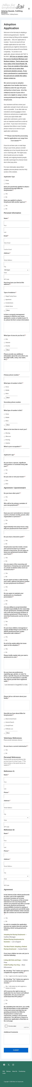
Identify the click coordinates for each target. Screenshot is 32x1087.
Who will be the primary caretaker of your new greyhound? (15, 504)
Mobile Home (9, 306)
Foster (7, 183)
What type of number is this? (13, 383)
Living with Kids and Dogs (12, 960)
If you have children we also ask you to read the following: (16, 954)
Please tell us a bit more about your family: (15, 697)
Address (7, 253)
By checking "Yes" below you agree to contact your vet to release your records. (16, 981)
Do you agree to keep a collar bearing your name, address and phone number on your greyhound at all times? (16, 581)
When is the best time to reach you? (15, 429)
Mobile (7, 390)
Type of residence (10, 292)
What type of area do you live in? (15, 335)
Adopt (7, 180)
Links (4, 1073)
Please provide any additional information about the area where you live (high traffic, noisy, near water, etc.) (16, 356)
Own (7, 480)
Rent (7, 483)
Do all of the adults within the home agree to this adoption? (15, 644)
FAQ (4, 1071)
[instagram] (13, 1065)
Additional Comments (11, 1032)
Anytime (8, 443)
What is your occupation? (12, 446)
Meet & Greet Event (11, 718)
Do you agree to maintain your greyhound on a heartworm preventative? (13, 595)
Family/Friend (9, 725)
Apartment (8, 299)
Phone (6, 792)
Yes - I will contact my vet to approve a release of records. (16, 987)
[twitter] (8, 1065)
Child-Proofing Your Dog (12, 965)
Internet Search (10, 722)
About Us (14, 1071)
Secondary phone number (12, 402)
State (5, 272)
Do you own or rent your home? (14, 476)
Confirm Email (8, 249)
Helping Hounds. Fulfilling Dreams (12, 12)
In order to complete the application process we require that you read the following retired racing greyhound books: (15, 927)
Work (7, 393)
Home (7, 387)
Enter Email (7, 243)
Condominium (9, 303)
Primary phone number (12, 375)
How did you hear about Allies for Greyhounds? (14, 714)
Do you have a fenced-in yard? (14, 536)
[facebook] (4, 1065)
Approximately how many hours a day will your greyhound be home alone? (16, 527)
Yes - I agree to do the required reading (16, 976)
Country (8, 345)
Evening (8, 439)
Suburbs (8, 342)
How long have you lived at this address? (14, 283)
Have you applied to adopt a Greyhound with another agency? (15, 201)
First (5, 225)
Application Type (9, 176)
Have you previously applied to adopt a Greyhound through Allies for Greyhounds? (16, 188)
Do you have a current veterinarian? (16, 746)
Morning (8, 433)
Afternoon (8, 436)
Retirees (8, 1071)
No (6, 197)
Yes (7, 193)
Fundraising (22, 1071)
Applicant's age (9, 455)
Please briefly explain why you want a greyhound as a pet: (16, 656)
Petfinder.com (9, 729)
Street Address (8, 260)
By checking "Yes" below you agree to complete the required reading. (16, 971)
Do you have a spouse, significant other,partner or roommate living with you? (16, 464)
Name (6, 218)
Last (5, 232)
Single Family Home (11, 296)
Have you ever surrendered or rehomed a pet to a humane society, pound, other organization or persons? (16, 514)
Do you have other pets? (12, 493)
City (5, 266)
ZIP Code (6, 279)
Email (6, 236)
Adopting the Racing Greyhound (14, 934)
